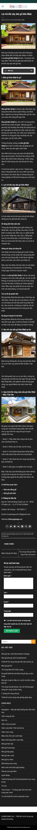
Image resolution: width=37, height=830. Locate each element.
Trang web (7, 611)
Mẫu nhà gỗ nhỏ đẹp (9, 553)
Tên (5, 593)
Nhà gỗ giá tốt (6, 666)
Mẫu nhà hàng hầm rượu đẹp (12, 740)
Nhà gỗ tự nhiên (7, 760)
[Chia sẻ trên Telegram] (30, 526)
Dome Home (21, 20)
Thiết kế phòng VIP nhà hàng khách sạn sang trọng (18, 780)
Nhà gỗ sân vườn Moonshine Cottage (15, 654)
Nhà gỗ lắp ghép (7, 752)
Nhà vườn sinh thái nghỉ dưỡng (12, 767)
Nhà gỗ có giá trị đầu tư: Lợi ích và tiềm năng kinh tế (18, 681)
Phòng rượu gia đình (9, 771)
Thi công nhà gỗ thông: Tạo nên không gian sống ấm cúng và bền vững (17, 688)
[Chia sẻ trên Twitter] (11, 526)
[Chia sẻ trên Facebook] (7, 526)
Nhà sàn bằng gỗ (10, 490)
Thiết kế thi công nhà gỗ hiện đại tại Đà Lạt (17, 662)
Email (6, 602)
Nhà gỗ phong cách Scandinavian (13, 658)
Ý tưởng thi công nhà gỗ (10, 693)
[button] (2, 6)
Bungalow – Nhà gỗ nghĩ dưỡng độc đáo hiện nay (18, 711)
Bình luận (7, 576)
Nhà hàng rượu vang (9, 763)
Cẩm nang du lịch (7, 716)
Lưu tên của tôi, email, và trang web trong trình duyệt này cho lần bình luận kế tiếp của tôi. (17, 623)
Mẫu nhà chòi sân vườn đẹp (11, 736)
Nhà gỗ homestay (8, 748)
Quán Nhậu (5, 775)
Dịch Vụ (4, 720)
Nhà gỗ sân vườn (7, 756)
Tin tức (21, 534)
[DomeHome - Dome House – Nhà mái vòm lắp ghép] (18, 6)
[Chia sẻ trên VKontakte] (18, 526)
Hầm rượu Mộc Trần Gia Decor (12, 728)
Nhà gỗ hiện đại (7, 744)
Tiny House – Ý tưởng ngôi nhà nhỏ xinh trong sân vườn (16, 791)
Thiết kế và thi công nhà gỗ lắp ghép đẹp (16, 697)
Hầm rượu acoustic (8, 724)
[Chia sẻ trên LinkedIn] (22, 526)
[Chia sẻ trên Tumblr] (26, 526)
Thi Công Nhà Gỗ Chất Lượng (12, 670)
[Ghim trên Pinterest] (15, 526)
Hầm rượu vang (7, 732)
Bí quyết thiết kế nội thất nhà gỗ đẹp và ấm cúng (17, 675)
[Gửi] (33, 642)
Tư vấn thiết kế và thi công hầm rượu (15, 796)
